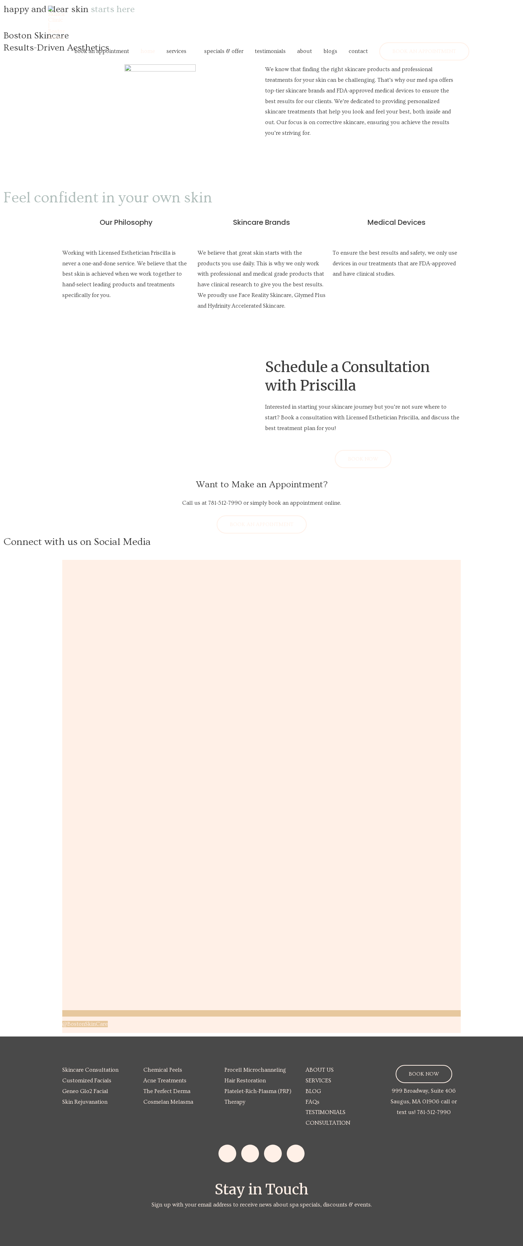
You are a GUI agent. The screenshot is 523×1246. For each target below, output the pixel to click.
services (176, 51)
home (148, 51)
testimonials (270, 51)
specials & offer (223, 51)
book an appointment (101, 51)
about (304, 51)
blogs (330, 51)
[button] (424, 51)
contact (358, 51)
